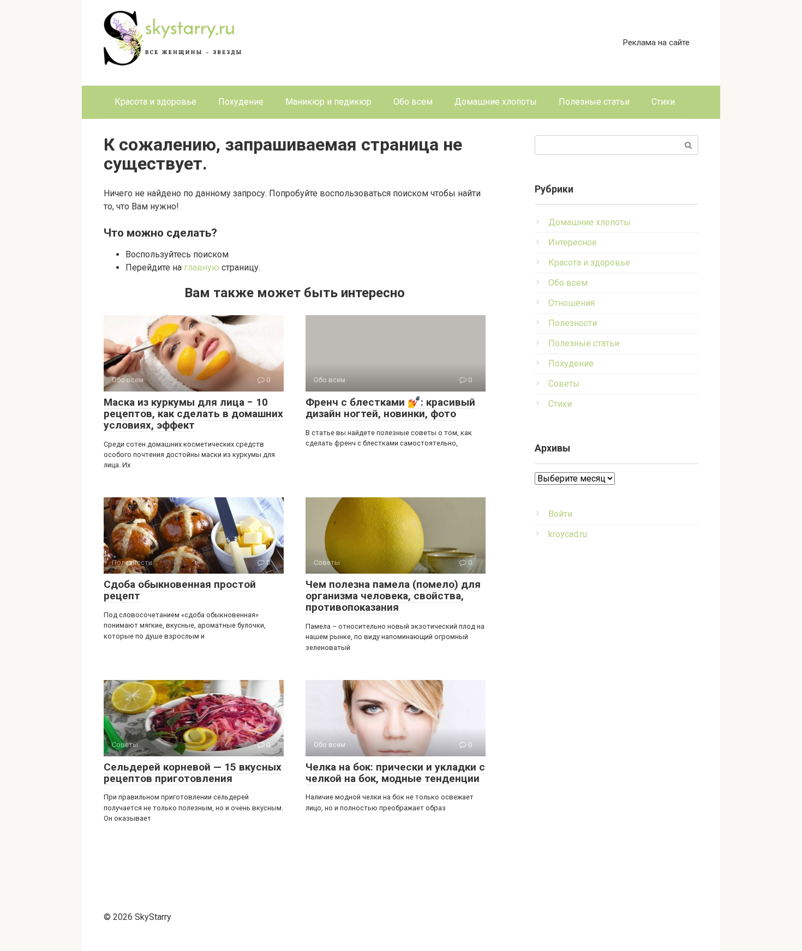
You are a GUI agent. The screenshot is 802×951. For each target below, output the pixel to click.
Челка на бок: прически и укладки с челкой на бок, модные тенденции (395, 773)
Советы (564, 383)
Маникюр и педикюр (328, 102)
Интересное (572, 242)
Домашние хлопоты (495, 102)
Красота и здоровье (155, 102)
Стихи (663, 102)
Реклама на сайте (656, 42)
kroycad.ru (567, 534)
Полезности (572, 323)
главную (201, 267)
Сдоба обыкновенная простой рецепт (180, 590)
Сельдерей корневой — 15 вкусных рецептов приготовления (193, 773)
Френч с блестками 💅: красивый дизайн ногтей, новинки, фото (390, 408)
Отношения (571, 303)
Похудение (241, 102)
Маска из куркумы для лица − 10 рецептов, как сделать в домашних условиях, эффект (193, 413)
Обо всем (413, 102)
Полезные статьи (594, 102)
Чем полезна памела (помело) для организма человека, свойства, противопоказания (393, 595)
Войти (560, 514)
